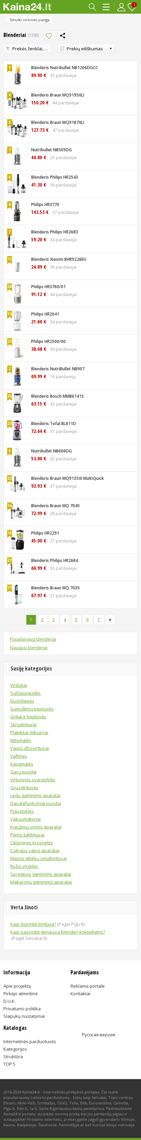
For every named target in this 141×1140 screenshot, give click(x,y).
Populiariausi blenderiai (33, 639)
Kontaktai (80, 993)
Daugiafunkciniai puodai (35, 803)
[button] (86, 48)
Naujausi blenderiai (29, 648)
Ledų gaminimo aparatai (35, 795)
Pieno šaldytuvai (27, 835)
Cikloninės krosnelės (31, 843)
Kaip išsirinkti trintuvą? (47, 924)
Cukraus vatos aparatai (34, 850)
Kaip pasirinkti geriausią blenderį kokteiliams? (57, 935)
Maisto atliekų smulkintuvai (38, 858)
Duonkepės (22, 701)
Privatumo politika (22, 1008)
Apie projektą (17, 986)
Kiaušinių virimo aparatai (36, 827)
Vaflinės (18, 756)
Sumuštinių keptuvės (31, 709)
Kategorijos (106, 7)
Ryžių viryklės (24, 866)
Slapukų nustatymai (24, 1016)
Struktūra (13, 1056)
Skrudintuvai (23, 724)
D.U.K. (9, 1001)
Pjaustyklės (22, 811)
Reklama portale (87, 986)
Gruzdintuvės (24, 787)
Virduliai (18, 685)
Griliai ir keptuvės (28, 717)
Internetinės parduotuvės (29, 1041)
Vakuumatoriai (25, 819)
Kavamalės (21, 764)
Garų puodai (23, 772)
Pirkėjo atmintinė (20, 993)
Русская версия (98, 1035)
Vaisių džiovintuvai (29, 748)
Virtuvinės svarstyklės (32, 780)
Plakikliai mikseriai (29, 732)
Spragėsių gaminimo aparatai (40, 874)
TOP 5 (9, 1064)
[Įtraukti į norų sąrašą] (49, 35)
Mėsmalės (20, 740)
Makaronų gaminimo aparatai (41, 882)
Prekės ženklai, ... (30, 49)
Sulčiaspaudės (25, 693)
